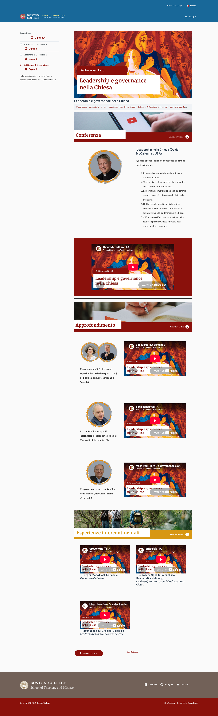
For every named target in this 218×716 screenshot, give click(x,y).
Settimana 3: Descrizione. (148, 107)
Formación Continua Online (53, 15)
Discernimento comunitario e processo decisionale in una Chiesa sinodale (106, 107)
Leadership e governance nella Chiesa (175, 107)
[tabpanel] (133, 378)
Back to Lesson (133, 652)
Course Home (25, 33)
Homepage (190, 16)
